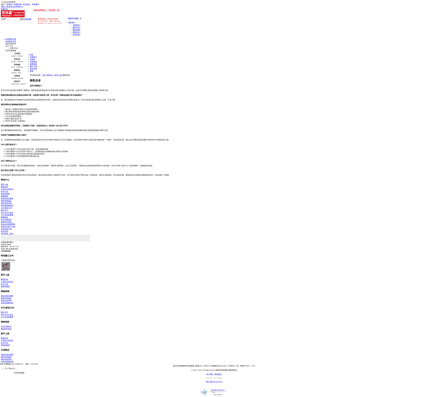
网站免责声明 (6, 203)
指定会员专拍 (15, 84)
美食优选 (17, 59)
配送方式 (4, 210)
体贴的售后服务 (7, 198)
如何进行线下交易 (8, 227)
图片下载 (33, 66)
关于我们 (209, 374)
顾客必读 (4, 187)
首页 (31, 55)
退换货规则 (5, 194)
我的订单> (77, 27)
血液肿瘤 (20, 78)
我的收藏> (77, 30)
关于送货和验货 (7, 215)
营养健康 (17, 64)
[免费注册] (18, 4)
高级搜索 (28, 19)
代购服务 (17, 76)
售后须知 (33, 69)
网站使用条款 (6, 201)
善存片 (13, 67)
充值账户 (33, 57)
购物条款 (4, 217)
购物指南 (4, 196)
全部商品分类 (10, 39)
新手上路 (58, 75)
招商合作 (17, 81)
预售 (31, 71)
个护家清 (17, 53)
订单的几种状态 (7, 189)
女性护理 (14, 56)
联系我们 (218, 374)
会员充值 (26, 4)
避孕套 (20, 72)
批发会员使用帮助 (8, 224)
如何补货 (4, 231)
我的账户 (71, 22)
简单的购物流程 (7, 205)
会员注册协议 (6, 220)
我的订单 (4, 7)
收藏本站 (4, 9)
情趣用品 (17, 70)
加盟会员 (23, 84)
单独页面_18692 (7, 234)
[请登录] (9, 4)
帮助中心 (19, 7)
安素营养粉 (19, 67)
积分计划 (4, 191)
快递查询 (35, 4)
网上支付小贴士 (7, 212)
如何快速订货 (6, 229)
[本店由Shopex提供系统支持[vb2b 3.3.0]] (204, 395)
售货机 (32, 59)
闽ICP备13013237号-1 (214, 382)
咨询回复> (77, 34)
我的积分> (77, 32)
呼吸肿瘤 (14, 78)
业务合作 (12, 7)
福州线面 (20, 61)
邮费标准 (33, 64)
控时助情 (14, 72)
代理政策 (33, 62)
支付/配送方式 (6, 208)
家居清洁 (20, 56)
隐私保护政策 (6, 222)
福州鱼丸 (14, 61)
